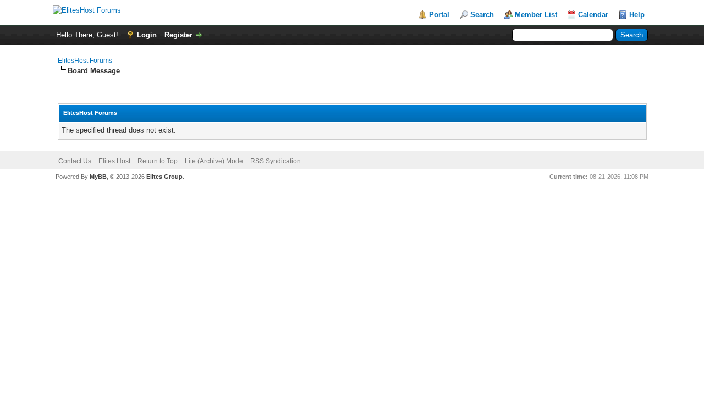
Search (482, 14)
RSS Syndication (275, 161)
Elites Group (164, 176)
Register (178, 35)
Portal (439, 14)
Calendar (593, 14)
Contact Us (74, 161)
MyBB (98, 176)
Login (147, 35)
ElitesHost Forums (85, 60)
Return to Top (158, 161)
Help (637, 14)
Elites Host (114, 161)
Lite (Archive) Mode (214, 161)
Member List (536, 14)
